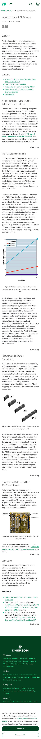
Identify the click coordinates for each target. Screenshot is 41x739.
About (24, 688)
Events (7, 693)
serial (7, 610)
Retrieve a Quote (10, 677)
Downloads (6, 702)
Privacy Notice (22, 718)
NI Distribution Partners (10, 675)
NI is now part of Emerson (11, 688)
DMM (16, 610)
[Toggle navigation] (11, 4)
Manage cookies (20, 735)
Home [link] (3, 10)
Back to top (34, 147)
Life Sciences (16, 664)
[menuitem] (31, 4)
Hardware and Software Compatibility (20, 87)
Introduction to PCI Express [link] (24, 10)
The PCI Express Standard (15, 84)
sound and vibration (13, 607)
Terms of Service (23, 677)
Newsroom (14, 691)
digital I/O (35, 605)
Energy (25, 661)
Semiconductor (28, 664)
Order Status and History (29, 675)
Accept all (20, 728)
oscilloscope (27, 607)
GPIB (36, 607)
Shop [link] (9, 10)
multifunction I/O (11, 605)
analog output (24, 605)
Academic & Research (10, 658)
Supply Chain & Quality (27, 691)
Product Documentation (20, 702)
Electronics (17, 661)
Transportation (9, 666)
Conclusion (9, 94)
